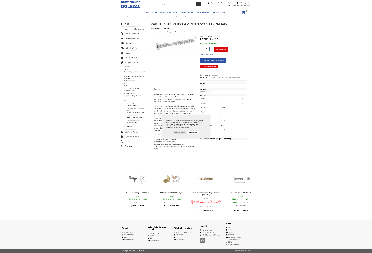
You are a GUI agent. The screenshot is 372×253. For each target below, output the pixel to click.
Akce (147, 12)
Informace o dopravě (206, 54)
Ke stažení (183, 12)
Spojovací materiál (132, 16)
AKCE (127, 24)
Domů (123, 16)
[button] (195, 37)
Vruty (140, 16)
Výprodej (128, 141)
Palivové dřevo (131, 58)
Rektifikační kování (129, 93)
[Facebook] (202, 240)
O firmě (175, 12)
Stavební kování (131, 132)
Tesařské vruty (131, 105)
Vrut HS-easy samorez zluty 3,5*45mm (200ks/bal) (206, 194)
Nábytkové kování (132, 48)
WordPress (238, 251)
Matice (126, 83)
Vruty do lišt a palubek (133, 115)
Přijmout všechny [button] (193, 132)
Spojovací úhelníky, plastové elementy (132, 97)
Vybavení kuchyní (132, 137)
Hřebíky (126, 69)
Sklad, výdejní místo (183, 228)
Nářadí (127, 53)
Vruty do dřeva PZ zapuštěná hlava (135, 109)
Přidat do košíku (221, 49)
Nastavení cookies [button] (179, 132)
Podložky (126, 86)
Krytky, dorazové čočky (131, 81)
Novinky (154, 12)
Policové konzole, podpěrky (132, 88)
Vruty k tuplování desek (151, 16)
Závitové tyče (128, 126)
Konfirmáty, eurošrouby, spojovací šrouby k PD (134, 77)
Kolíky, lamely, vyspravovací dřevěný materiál (135, 73)
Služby (169, 12)
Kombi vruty (130, 103)
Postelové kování (129, 91)
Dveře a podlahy (131, 43)
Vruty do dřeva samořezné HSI (136, 112)
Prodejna (126, 228)
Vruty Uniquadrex (132, 122)
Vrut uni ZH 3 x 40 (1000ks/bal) (240, 193)
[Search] (198, 4)
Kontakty (191, 12)
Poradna (161, 12)
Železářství (129, 146)
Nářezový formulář (219, 12)
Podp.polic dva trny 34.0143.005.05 (137, 193)
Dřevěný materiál (132, 38)
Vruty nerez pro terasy (133, 120)
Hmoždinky (127, 67)
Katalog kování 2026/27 (203, 12)
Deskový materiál (132, 34)
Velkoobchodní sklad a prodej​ (158, 228)
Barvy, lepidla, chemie (134, 29)
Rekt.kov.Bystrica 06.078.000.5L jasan (171, 193)
